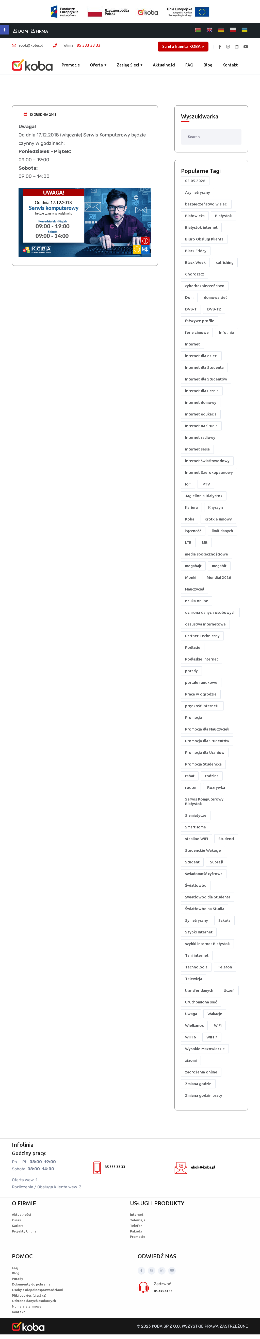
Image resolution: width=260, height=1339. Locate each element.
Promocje (71, 65)
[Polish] (233, 30)
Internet (192, 344)
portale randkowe (201, 682)
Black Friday (195, 251)
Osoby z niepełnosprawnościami (37, 1290)
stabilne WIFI (196, 839)
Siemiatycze (195, 815)
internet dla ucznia (202, 391)
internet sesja (197, 449)
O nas (16, 1220)
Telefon (225, 967)
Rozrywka (216, 787)
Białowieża (195, 216)
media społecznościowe (206, 554)
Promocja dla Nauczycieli (207, 729)
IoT (188, 484)
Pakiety (136, 1231)
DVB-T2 (214, 309)
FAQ (189, 65)
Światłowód (195, 885)
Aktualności (164, 65)
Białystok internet (201, 227)
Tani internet (196, 955)
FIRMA (41, 31)
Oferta (96, 65)
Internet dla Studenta (204, 367)
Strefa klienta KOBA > (183, 46)
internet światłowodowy (207, 461)
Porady (17, 1278)
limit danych (222, 531)
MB (205, 542)
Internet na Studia (201, 426)
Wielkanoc (194, 1025)
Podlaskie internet (201, 659)
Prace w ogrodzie (201, 694)
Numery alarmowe (26, 1306)
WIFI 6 (190, 1037)
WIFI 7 (211, 1037)
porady (191, 671)
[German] (221, 30)
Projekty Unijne (24, 1231)
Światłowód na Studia (204, 909)
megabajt (193, 566)
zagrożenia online (201, 1072)
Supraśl (216, 862)
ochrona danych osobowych (210, 612)
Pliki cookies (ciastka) (29, 1295)
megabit (219, 566)
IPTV (206, 484)
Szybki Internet (199, 932)
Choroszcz (194, 274)
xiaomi (191, 1060)
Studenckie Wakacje (203, 850)
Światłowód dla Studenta (207, 897)
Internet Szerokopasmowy (209, 472)
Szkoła (224, 920)
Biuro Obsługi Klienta (204, 239)
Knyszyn (215, 507)
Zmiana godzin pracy (203, 1095)
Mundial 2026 (219, 577)
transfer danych (199, 990)
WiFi (218, 1025)
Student (192, 862)
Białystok (223, 216)
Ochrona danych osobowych (34, 1300)
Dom (189, 297)
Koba (189, 519)
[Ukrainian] (244, 30)
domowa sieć (215, 297)
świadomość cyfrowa (203, 874)
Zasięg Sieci (128, 65)
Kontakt (230, 65)
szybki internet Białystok (207, 944)
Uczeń (229, 990)
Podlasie (192, 647)
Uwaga (191, 1014)
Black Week (195, 262)
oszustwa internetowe (205, 624)
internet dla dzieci (201, 356)
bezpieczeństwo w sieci (206, 204)
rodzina (212, 776)
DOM (22, 31)
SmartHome (195, 827)
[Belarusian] (198, 30)
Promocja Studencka (203, 764)
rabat (189, 776)
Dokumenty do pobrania (31, 1284)
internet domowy (200, 402)
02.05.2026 (195, 181)
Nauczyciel (194, 589)
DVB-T (191, 309)
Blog (208, 65)
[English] (209, 30)
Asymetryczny (197, 192)
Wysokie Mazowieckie (205, 1049)
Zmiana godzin (198, 1084)
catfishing (225, 262)
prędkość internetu (202, 706)
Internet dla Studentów (206, 379)
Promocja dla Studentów (207, 741)
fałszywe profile (199, 321)
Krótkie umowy (218, 519)
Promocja (193, 717)
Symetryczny (196, 920)
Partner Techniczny (202, 636)
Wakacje (214, 1014)
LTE (188, 542)
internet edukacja (201, 414)
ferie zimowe (197, 332)
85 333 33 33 (88, 45)
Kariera (191, 507)
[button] (4, 29)
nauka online (196, 601)
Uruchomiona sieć (201, 1002)
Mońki (190, 577)
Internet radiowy (200, 437)
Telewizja (193, 979)
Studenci (226, 839)
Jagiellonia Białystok (203, 496)
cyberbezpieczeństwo (204, 286)
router (191, 787)
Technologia (196, 967)
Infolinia (226, 332)
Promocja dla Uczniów (204, 752)
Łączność (193, 531)
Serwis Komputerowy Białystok (204, 801)
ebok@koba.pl (203, 1167)
